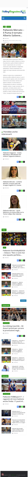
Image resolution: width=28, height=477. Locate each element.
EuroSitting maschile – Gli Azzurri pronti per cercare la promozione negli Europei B (13, 328)
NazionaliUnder (6, 393)
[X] (20, 97)
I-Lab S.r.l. (13, 475)
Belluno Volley (18, 40)
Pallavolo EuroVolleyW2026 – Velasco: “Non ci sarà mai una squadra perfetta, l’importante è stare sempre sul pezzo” (14, 252)
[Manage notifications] (2, 474)
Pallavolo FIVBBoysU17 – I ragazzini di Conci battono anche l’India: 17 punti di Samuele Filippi (13, 399)
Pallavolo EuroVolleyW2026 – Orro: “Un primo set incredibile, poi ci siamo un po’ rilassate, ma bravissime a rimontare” (18, 266)
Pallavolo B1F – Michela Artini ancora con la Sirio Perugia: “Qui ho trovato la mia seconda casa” (18, 368)
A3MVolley (6, 40)
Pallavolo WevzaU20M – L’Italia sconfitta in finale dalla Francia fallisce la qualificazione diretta (18, 430)
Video (4, 247)
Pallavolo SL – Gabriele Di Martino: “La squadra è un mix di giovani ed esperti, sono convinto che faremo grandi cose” (18, 292)
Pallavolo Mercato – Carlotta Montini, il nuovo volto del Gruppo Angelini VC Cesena (12, 183)
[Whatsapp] (22, 97)
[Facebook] (18, 97)
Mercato (8, 26)
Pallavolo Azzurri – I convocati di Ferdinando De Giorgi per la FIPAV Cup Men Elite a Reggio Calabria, (18, 413)
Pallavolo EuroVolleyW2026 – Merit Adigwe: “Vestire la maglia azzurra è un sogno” (18, 421)
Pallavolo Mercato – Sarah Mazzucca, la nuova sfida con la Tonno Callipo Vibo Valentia (13, 212)
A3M (4, 26)
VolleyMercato (6, 42)
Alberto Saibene (12, 40)
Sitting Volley (6, 323)
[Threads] (24, 97)
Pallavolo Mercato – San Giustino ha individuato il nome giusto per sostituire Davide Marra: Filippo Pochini (14, 110)
